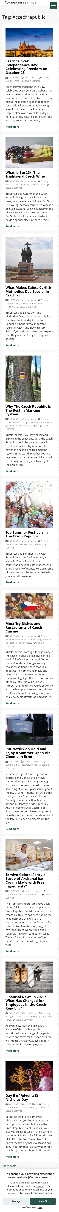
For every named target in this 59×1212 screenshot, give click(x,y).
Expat (8, 422)
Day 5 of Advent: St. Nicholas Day (22, 1097)
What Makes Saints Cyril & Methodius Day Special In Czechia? (28, 291)
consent (40, 1186)
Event (16, 303)
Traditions (40, 184)
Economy (45, 1013)
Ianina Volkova (30, 77)
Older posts (9, 1166)
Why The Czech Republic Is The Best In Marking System (28, 410)
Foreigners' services (15, 1016)
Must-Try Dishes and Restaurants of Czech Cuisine (24, 627)
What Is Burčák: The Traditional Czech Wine (25, 174)
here (40, 1207)
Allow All (43, 1201)
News (8, 1019)
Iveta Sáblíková (30, 1104)
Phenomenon (36, 303)
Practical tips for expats (20, 425)
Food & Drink (21, 184)
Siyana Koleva (29, 181)
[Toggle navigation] (53, 5)
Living (16, 80)
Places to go (41, 544)
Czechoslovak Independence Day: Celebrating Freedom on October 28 (26, 67)
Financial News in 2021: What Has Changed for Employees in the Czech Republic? (26, 1002)
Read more (12, 126)
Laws (48, 1016)
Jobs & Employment (35, 1016)
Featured (10, 184)
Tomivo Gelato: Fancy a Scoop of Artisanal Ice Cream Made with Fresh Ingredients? (26, 880)
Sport (35, 425)
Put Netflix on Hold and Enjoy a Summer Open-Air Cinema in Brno (28, 752)
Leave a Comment (32, 80)
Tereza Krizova (30, 1013)
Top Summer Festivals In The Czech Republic (27, 534)
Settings (16, 1201)
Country (45, 77)
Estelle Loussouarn (32, 761)
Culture (9, 80)
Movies (33, 764)
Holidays (24, 303)
